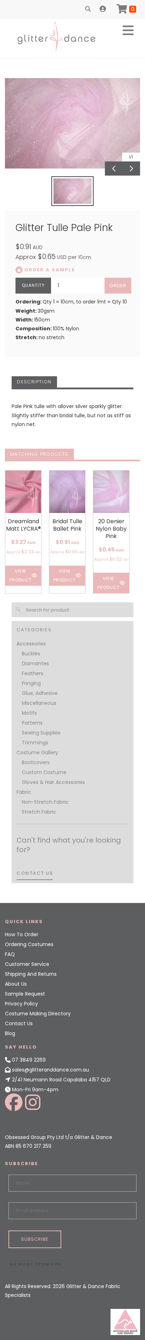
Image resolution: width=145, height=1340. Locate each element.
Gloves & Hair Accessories (53, 782)
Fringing (31, 683)
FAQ (10, 954)
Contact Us (19, 1023)
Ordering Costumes (29, 944)
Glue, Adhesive (40, 693)
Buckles (31, 653)
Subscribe (35, 1239)
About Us (16, 983)
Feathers (32, 673)
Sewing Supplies (41, 732)
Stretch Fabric (39, 811)
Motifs (29, 712)
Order (117, 285)
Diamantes (35, 663)
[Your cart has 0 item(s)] (126, 9)
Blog (10, 1033)
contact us (35, 873)
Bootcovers (36, 762)
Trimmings (35, 742)
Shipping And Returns (31, 974)
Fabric (24, 792)
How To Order (21, 934)
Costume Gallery (37, 752)
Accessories (31, 643)
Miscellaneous (39, 703)
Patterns (32, 722)
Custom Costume (44, 772)
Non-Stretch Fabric (45, 801)
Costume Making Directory (38, 1013)
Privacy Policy (21, 1003)
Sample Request (25, 993)
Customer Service (27, 964)
